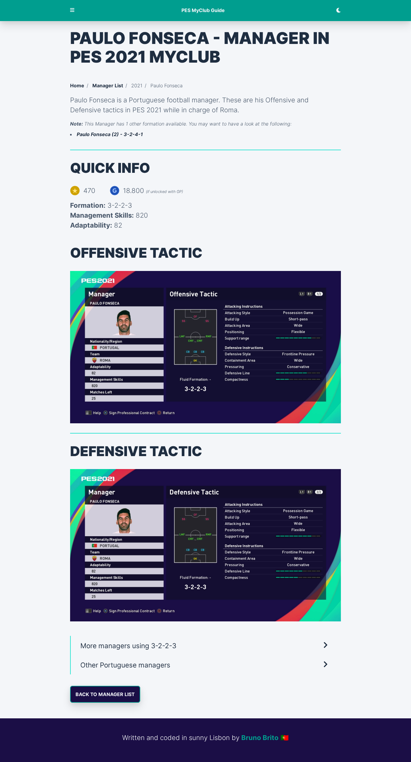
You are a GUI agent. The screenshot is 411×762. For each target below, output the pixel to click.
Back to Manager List (105, 694)
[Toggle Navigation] (72, 10)
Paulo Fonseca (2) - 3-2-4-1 (110, 134)
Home (77, 85)
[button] (205, 645)
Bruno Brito (260, 738)
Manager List (107, 85)
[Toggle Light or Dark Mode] (336, 10)
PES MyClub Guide (203, 10)
